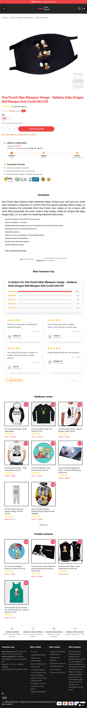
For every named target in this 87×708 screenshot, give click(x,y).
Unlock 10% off (5, 698)
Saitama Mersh (42, 18)
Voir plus (43, 525)
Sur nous (34, 652)
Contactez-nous (55, 669)
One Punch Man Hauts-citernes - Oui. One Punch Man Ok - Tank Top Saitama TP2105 (17, 610)
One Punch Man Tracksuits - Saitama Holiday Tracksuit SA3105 (14, 511)
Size (3, 115)
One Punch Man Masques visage (55, 258)
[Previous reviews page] (69, 381)
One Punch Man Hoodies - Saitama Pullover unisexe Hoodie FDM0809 (42, 511)
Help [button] (83, 705)
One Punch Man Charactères (21, 18)
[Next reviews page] (80, 381)
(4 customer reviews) (19, 106)
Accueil (5, 18)
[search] (79, 8)
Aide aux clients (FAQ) (57, 672)
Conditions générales (38, 655)
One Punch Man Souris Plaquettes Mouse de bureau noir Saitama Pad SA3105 (43, 568)
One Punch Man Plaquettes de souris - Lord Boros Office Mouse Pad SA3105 (69, 470)
